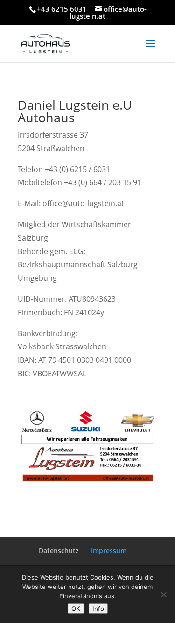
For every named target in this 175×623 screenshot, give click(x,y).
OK (75, 608)
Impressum (108, 550)
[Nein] (163, 594)
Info (98, 608)
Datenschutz (59, 550)
